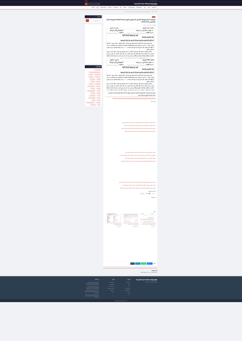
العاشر (92, 81)
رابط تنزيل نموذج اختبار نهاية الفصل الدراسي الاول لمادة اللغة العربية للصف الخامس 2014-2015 (134, 98)
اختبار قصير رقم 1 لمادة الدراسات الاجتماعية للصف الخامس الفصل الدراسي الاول (138, 122)
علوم (98, 91)
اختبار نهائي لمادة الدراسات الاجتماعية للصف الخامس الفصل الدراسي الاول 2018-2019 (137, 155)
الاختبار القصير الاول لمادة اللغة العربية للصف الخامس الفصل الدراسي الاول (139, 131)
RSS (113, 292)
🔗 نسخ (132, 263)
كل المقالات (112, 290)
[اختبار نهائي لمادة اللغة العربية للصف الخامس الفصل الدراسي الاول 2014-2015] (147, 217)
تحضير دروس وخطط (90, 102)
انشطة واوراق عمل (91, 91)
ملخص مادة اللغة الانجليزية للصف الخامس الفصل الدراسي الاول (113, 223)
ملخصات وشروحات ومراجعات (94, 72)
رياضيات (91, 84)
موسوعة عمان (92, 98)
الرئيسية (156, 11)
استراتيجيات (115, 7)
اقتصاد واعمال (103, 7)
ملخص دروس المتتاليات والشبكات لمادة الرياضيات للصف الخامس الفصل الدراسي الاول (137, 188)
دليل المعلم (93, 105)
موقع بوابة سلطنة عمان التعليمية (120, 300)
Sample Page (111, 284)
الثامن (98, 98)
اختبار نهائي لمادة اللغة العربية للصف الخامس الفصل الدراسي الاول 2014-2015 (147, 223)
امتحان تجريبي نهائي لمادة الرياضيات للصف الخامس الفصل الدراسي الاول (140, 152)
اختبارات (124, 7)
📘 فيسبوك (150, 263)
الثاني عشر (92, 79)
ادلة (120, 7)
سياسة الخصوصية (111, 288)
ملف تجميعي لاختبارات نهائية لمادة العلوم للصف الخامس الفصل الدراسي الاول (139, 185)
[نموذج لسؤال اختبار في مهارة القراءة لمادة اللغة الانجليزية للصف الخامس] (130, 217)
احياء (145, 7)
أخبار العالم (154, 7)
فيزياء (98, 93)
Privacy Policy (111, 282)
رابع (99, 105)
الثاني (93, 100)
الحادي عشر (97, 77)
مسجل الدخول (149, 272)
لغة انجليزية (97, 84)
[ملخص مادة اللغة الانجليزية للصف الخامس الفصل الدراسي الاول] (113, 217)
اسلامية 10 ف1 (111, 286)
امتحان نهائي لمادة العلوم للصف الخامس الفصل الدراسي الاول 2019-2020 (139, 125)
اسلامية (109, 7)
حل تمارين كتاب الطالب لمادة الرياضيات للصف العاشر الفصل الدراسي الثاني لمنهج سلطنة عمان (92, 296)
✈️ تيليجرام (138, 263)
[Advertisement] (130, 108)
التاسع (93, 7)
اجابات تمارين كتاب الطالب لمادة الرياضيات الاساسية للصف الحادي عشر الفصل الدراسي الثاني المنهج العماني (92, 287)
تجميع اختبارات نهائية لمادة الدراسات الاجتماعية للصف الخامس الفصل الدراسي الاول (138, 161)
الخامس (98, 81)
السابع (98, 88)
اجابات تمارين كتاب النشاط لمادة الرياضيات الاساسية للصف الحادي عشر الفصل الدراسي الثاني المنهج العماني (92, 283)
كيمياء (93, 93)
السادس (93, 88)
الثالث (98, 100)
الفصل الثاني (97, 74)
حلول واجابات (92, 95)
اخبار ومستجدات (131, 7)
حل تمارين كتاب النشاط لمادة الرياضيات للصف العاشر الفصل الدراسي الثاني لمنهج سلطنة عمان (92, 292)
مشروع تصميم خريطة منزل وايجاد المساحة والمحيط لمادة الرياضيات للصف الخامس (138, 128)
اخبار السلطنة (139, 7)
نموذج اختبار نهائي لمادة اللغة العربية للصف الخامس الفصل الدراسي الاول (140, 158)
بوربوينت (98, 102)
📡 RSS (86, 1)
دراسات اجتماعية (91, 86)
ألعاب (149, 7)
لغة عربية (91, 77)
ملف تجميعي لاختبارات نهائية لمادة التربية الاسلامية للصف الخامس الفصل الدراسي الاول (137, 182)
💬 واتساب (144, 263)
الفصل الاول (97, 70)
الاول (97, 7)
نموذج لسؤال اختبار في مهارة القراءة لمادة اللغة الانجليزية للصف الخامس (130, 223)
